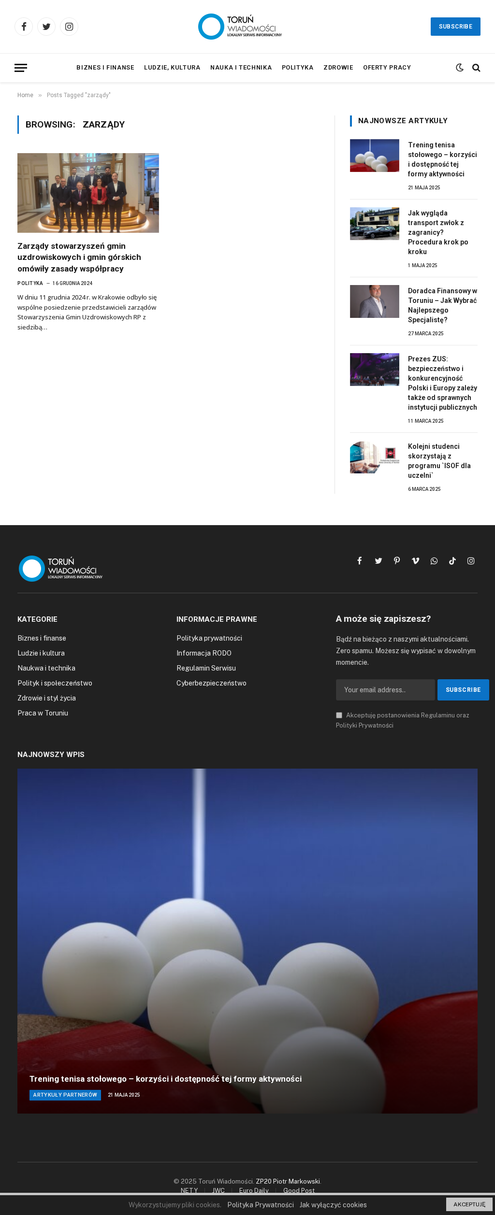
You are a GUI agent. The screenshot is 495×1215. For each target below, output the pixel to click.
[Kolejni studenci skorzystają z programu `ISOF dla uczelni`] (374, 457)
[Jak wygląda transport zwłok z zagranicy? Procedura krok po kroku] (374, 223)
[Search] (475, 68)
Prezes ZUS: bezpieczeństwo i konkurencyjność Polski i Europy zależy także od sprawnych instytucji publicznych (442, 383)
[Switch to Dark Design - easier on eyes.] (459, 67)
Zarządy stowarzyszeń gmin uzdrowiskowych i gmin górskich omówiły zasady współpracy (79, 257)
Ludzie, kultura (172, 67)
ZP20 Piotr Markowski (288, 1181)
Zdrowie (338, 67)
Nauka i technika (241, 67)
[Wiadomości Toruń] (247, 26)
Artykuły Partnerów (65, 1095)
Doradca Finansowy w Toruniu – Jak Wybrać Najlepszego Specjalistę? (442, 305)
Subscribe (455, 26)
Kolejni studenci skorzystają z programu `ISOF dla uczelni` (439, 461)
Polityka (298, 67)
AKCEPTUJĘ (469, 1204)
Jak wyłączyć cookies (333, 1205)
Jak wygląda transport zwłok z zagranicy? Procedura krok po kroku (438, 232)
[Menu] (21, 68)
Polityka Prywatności (260, 1205)
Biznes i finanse (105, 67)
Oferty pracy (387, 67)
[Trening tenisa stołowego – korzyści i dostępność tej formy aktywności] (374, 155)
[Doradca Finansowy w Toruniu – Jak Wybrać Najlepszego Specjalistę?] (374, 301)
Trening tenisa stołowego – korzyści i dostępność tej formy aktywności (442, 159)
